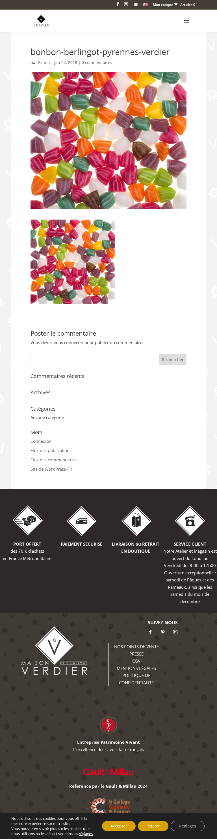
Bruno (44, 62)
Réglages (187, 826)
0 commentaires (97, 62)
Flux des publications (51, 450)
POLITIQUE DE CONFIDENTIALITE (136, 678)
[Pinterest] (162, 632)
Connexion (41, 441)
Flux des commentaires (53, 459)
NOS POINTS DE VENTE (136, 646)
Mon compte (163, 5)
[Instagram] (175, 632)
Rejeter (153, 826)
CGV (136, 661)
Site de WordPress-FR (51, 469)
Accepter (118, 826)
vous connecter (68, 342)
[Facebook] (150, 632)
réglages (86, 833)
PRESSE (136, 654)
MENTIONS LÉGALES (136, 668)
